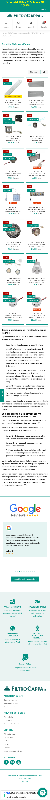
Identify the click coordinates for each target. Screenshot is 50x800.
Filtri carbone (8, 737)
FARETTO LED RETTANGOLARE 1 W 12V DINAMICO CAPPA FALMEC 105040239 (36, 175)
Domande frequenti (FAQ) (13, 751)
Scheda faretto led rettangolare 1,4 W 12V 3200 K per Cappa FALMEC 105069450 (36, 210)
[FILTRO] (2, 400)
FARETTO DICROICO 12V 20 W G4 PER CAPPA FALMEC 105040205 (36, 139)
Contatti (7, 748)
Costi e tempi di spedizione (13, 707)
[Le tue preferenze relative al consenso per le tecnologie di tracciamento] (4, 795)
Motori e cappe (9, 741)
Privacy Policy (9, 717)
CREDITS (25, 781)
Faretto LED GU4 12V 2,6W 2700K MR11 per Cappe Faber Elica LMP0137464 (36, 281)
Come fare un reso (10, 700)
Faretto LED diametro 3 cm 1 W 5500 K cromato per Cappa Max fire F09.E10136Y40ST (13, 318)
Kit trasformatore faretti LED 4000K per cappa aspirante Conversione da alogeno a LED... (13, 282)
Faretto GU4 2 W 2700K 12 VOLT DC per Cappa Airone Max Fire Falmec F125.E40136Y (36, 247)
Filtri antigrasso (9, 734)
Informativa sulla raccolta (14, 797)
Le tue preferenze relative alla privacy (27, 793)
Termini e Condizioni (11, 724)
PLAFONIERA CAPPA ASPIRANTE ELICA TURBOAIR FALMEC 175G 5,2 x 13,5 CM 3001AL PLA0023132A (37, 105)
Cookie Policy (8, 720)
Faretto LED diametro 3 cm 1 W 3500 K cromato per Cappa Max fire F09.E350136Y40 (36, 318)
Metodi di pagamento (11, 703)
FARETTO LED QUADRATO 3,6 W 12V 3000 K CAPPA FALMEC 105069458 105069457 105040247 (13, 211)
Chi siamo (7, 744)
